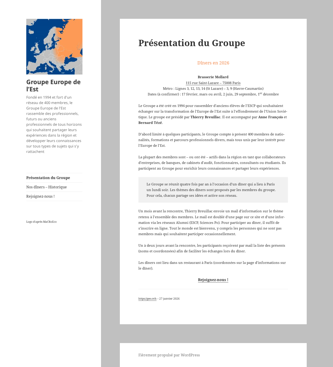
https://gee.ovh (147, 299)
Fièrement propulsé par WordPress (169, 355)
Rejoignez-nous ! (40, 196)
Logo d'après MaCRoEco (41, 222)
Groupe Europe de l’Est (53, 85)
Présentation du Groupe (48, 177)
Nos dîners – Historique (46, 187)
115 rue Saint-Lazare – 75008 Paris (213, 83)
